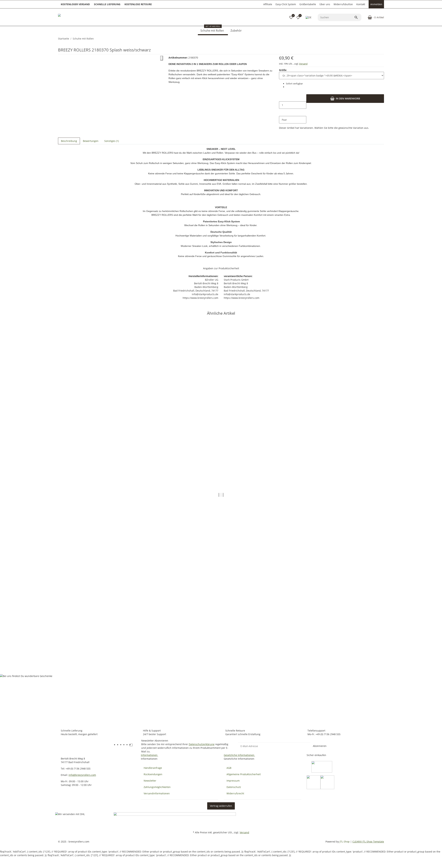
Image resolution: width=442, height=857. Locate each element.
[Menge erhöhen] (282, 112)
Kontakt (360, 4)
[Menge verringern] (282, 97)
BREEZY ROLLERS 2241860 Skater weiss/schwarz (87, 652)
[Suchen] (357, 17)
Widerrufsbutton (343, 4)
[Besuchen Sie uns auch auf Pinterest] (124, 745)
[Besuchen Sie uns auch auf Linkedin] (134, 745)
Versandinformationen (157, 793)
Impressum (233, 780)
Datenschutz (234, 787)
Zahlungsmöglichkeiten (157, 787)
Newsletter (150, 780)
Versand (303, 63)
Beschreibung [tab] (69, 141)
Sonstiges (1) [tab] (111, 141)
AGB (229, 767)
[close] (161, 58)
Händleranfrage (153, 767)
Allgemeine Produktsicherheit (244, 774)
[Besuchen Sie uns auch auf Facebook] (118, 745)
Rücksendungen (153, 774)
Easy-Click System (286, 4)
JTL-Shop (345, 841)
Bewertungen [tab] (90, 141)
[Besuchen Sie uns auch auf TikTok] (131, 745)
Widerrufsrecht (235, 793)
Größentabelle (307, 4)
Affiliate (267, 4)
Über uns (324, 4)
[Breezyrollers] (82, 17)
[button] (291, 17)
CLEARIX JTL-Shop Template (368, 841)
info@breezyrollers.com (82, 775)
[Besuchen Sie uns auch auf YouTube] (121, 745)
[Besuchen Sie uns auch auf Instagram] (127, 745)
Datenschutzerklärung (201, 744)
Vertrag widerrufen (221, 805)
